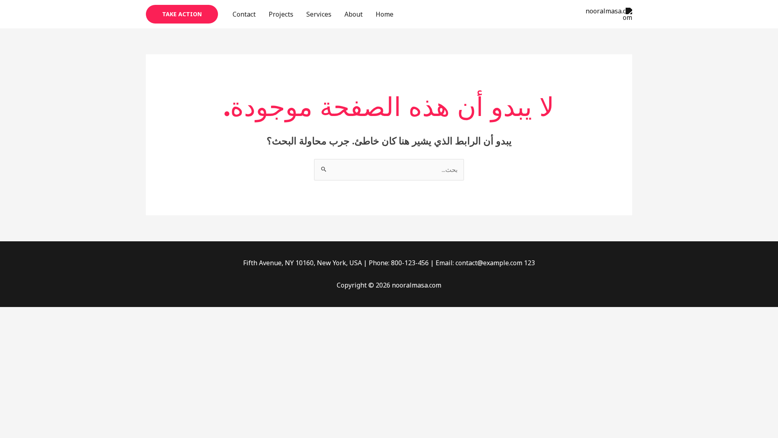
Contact (244, 14)
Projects (281, 14)
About (353, 14)
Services (318, 14)
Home (384, 14)
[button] (182, 14)
